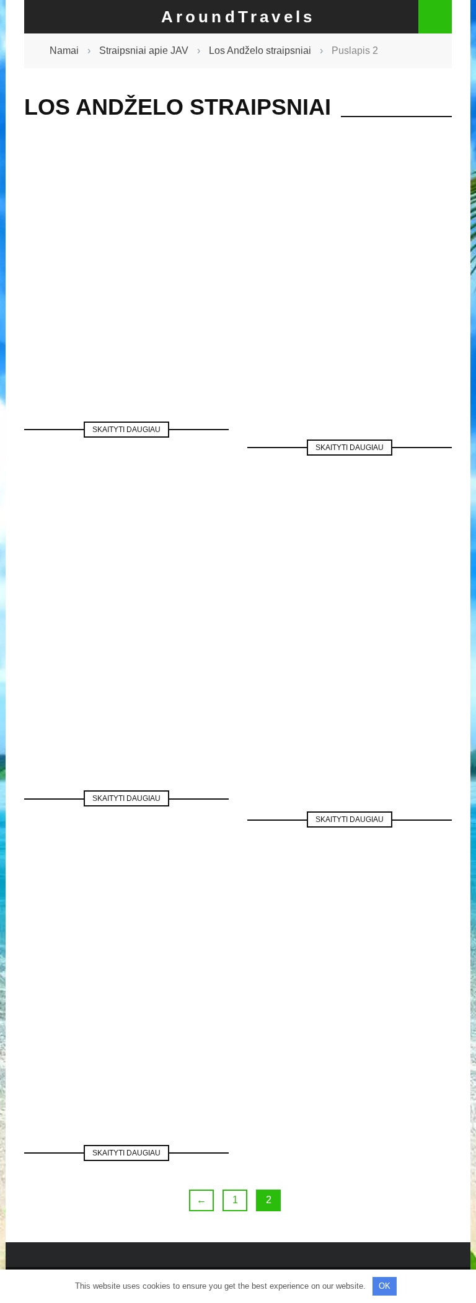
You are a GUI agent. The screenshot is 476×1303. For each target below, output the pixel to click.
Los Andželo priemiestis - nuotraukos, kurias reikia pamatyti (350, 291)
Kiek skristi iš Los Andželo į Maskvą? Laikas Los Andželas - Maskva (127, 657)
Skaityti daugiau (126, 429)
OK (384, 1286)
